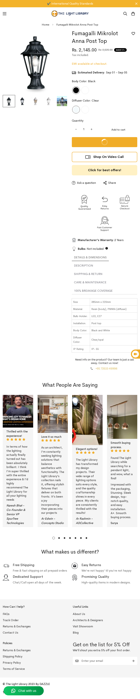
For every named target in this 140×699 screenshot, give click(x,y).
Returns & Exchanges (17, 626)
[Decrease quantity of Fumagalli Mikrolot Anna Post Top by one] (76, 129)
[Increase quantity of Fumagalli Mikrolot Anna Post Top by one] (91, 129)
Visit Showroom (83, 626)
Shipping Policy (12, 656)
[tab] (90, 257)
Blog (76, 632)
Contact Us (10, 632)
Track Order (11, 620)
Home (45, 24)
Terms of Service (14, 669)
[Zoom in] (60, 37)
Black (76, 90)
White (85, 90)
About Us (79, 614)
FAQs (6, 614)
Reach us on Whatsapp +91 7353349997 (70, 3)
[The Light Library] (70, 13)
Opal (85, 109)
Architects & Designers (88, 620)
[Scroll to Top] (133, 679)
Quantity (77, 121)
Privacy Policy (12, 663)
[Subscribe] (133, 661)
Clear (76, 109)
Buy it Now (91, 140)
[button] (133, 13)
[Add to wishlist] (133, 34)
